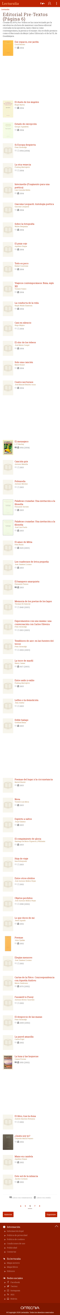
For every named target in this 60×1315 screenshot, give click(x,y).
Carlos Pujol (19, 1039)
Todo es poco (21, 263)
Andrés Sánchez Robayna (25, 1119)
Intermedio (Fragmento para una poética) (32, 186)
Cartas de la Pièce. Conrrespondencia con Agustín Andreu (34, 979)
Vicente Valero (20, 289)
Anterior (8, 1214)
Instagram (15, 1290)
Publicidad (12, 1247)
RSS (12, 1294)
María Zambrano (21, 983)
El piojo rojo (21, 243)
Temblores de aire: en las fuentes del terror (34, 642)
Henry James (20, 663)
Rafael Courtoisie (21, 266)
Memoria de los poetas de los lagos (33, 601)
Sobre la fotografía (24, 223)
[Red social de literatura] (10, 3)
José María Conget (22, 345)
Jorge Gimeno (20, 822)
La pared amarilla (24, 1036)
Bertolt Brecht (20, 782)
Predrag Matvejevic (22, 167)
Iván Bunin (19, 545)
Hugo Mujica (20, 325)
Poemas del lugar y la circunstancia (34, 779)
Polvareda (20, 481)
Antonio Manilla (21, 464)
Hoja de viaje (21, 858)
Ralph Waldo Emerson (23, 306)
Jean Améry (19, 703)
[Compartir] (42, 3)
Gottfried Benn (20, 722)
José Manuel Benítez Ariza (25, 385)
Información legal (15, 1231)
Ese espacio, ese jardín (27, 41)
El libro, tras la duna (25, 1116)
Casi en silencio (23, 322)
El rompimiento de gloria (28, 838)
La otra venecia (23, 164)
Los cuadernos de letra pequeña (32, 561)
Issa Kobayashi (21, 861)
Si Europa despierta (25, 144)
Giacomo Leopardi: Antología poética (34, 204)
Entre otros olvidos (25, 878)
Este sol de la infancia (26, 1176)
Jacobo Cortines (21, 1179)
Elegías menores (23, 957)
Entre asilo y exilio (24, 680)
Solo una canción (24, 362)
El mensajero (21, 441)
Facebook (15, 1282)
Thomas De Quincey (22, 604)
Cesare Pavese (20, 1059)
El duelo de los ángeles (27, 102)
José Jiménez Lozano (23, 564)
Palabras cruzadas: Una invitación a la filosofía (35, 502)
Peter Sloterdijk (21, 147)
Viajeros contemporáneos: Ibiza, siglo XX (34, 285)
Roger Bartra (20, 105)
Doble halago (21, 719)
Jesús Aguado (20, 920)
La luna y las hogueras (26, 1056)
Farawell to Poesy (24, 997)
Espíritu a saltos (23, 818)
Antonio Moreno (21, 484)
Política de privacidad (17, 1235)
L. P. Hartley (19, 444)
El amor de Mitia (23, 542)
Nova (17, 799)
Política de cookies (16, 1239)
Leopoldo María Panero (24, 1138)
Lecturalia (5, 9)
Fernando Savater (22, 507)
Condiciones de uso (16, 1243)
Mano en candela (24, 1156)
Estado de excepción (26, 123)
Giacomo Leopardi (22, 207)
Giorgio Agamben (22, 127)
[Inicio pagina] (56, 1226)
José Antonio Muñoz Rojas (25, 881)
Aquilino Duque (21, 246)
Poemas (19, 937)
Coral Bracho (20, 44)
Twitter (14, 1286)
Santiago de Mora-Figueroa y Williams (30, 841)
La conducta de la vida (27, 302)
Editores (11, 1271)
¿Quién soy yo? (22, 1135)
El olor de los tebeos (25, 342)
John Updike (20, 940)
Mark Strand (20, 365)
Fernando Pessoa (21, 584)
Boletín (13, 1298)
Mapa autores (13, 1263)
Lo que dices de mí (24, 917)
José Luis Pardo (21, 527)
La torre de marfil (24, 660)
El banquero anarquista (27, 581)
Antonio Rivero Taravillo (24, 1000)
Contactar (11, 1251)
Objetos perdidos (24, 898)
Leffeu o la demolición (26, 700)
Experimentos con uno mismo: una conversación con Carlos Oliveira (33, 622)
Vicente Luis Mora (22, 802)
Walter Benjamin (21, 226)
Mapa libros (12, 1267)
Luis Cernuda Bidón (22, 190)
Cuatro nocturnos (24, 382)
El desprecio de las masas (28, 1016)
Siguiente (51, 1214)
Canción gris (21, 461)
